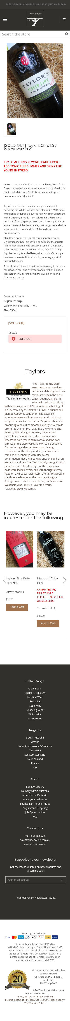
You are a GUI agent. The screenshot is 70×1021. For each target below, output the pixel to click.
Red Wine (35, 701)
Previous (4, 579)
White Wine (35, 714)
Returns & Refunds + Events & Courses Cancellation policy (34, 999)
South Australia (35, 737)
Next (64, 579)
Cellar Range (35, 681)
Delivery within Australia (35, 791)
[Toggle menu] (5, 19)
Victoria (35, 742)
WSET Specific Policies (35, 1003)
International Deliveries (35, 795)
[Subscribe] (62, 880)
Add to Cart (17, 606)
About (35, 779)
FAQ (35, 816)
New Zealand (35, 759)
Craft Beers (35, 688)
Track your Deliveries (35, 799)
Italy (35, 767)
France (35, 763)
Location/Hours (35, 786)
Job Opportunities (35, 812)
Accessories (35, 718)
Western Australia (35, 754)
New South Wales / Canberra (35, 746)
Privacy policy (24, 996)
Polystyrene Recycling (35, 808)
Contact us (35, 828)
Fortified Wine (35, 697)
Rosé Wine (35, 705)
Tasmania (35, 750)
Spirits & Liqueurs (35, 692)
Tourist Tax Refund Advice (35, 803)
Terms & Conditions (43, 996)
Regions (35, 730)
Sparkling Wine (35, 710)
